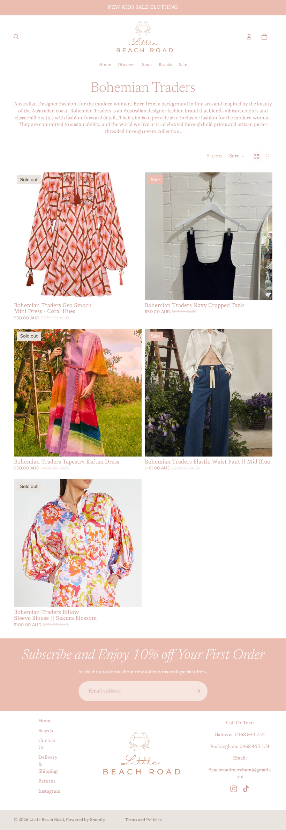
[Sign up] (197, 691)
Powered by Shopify (85, 820)
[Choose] (261, 289)
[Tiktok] (246, 789)
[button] (237, 156)
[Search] (16, 36)
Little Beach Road (46, 820)
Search (45, 730)
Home (45, 721)
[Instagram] (233, 789)
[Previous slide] (24, 236)
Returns (46, 781)
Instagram (49, 791)
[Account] (249, 36)
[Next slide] (131, 236)
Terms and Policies (143, 820)
